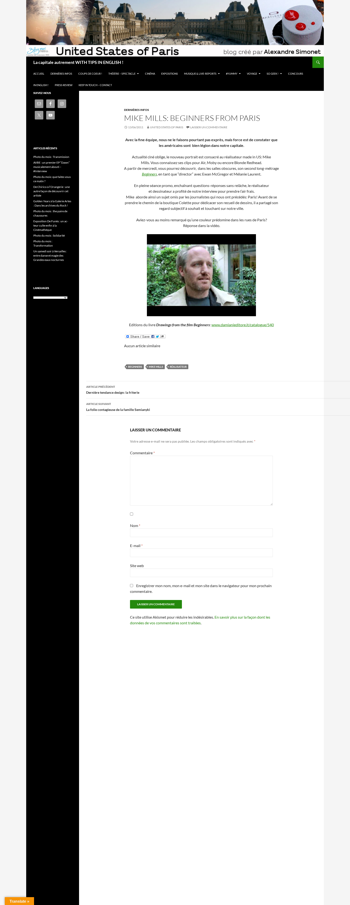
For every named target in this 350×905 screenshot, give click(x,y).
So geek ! (273, 73)
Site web (137, 565)
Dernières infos (61, 73)
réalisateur (178, 366)
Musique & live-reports (200, 73)
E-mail (136, 545)
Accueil (38, 73)
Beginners (149, 174)
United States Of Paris (166, 127)
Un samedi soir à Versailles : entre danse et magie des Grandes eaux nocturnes (50, 255)
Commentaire (142, 452)
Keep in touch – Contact (95, 85)
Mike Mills (156, 366)
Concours (295, 73)
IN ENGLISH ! (41, 85)
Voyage (252, 73)
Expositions (169, 73)
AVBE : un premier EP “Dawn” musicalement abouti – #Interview (51, 167)
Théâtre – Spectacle (121, 73)
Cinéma (150, 73)
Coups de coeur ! (90, 73)
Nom (135, 525)
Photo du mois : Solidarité (49, 235)
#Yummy (231, 73)
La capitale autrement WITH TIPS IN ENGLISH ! (78, 62)
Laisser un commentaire (208, 127)
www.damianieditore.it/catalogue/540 (242, 324)
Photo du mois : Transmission (51, 157)
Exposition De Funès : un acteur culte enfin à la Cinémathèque (50, 225)
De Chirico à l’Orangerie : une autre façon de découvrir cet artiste (51, 191)
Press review (63, 85)
